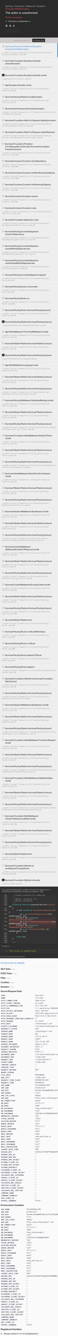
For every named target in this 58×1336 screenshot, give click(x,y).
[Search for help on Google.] (6, 26)
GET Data (5, 968)
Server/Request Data (11, 991)
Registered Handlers (11, 1329)
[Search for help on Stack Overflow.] (14, 26)
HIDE (16, 31)
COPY (8, 31)
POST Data (6, 973)
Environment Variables (12, 1205)
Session (5, 986)
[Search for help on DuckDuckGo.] (10, 26)
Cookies (5, 982)
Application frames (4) (22, 40)
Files (3, 977)
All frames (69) (38, 40)
